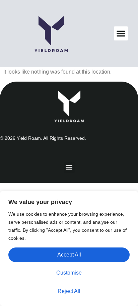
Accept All (69, 255)
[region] (69, 248)
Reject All (69, 291)
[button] (121, 33)
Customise (69, 273)
